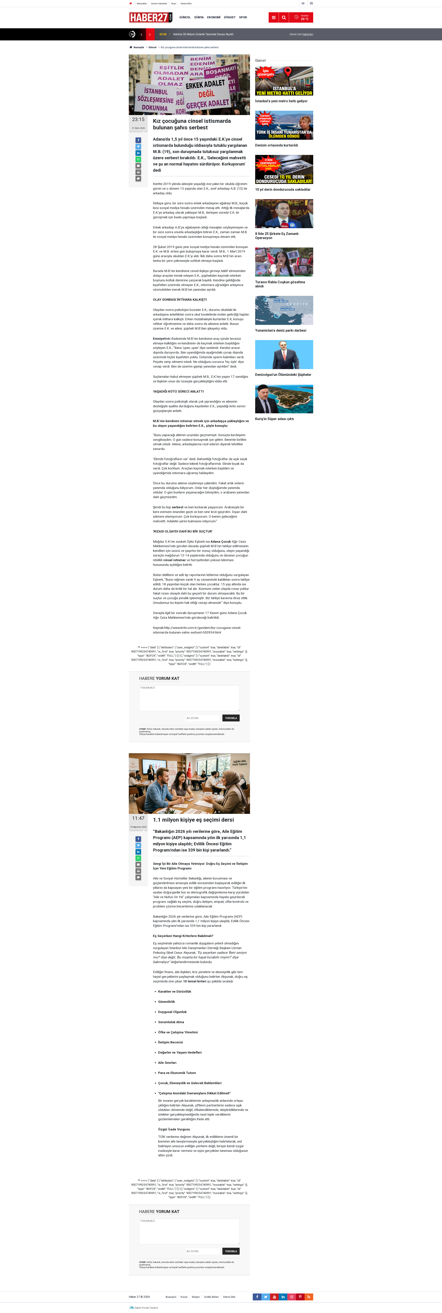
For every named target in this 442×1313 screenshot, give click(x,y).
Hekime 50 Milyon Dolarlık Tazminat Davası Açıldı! (203, 34)
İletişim (196, 1297)
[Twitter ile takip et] (265, 1296)
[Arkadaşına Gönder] (138, 166)
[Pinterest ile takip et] (300, 1296)
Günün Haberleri (159, 3)
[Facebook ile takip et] (257, 1296)
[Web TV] (303, 3)
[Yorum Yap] (138, 178)
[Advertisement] (109, 101)
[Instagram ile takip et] (291, 1296)
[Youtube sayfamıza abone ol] (274, 1296)
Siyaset (230, 17)
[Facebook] (138, 140)
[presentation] (141, 34)
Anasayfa (171, 1297)
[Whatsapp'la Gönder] (138, 159)
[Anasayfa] (131, 3)
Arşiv (173, 3)
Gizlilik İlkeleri (211, 1297)
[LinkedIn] (138, 153)
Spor (243, 17)
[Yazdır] (138, 172)
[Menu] (274, 17)
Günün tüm (301, 34)
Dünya (199, 17)
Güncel (185, 17)
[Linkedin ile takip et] (283, 1296)
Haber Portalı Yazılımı (146, 1307)
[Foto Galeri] (311, 3)
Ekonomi (213, 17)
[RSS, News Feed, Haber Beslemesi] (309, 1296)
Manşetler (142, 3)
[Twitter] (138, 146)
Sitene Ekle (186, 3)
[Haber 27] (150, 17)
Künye (184, 1297)
